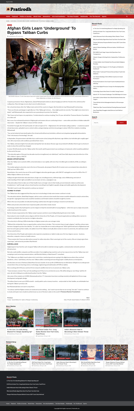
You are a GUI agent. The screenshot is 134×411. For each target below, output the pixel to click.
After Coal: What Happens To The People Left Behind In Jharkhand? (108, 67)
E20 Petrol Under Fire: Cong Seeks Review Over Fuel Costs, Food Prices (47, 332)
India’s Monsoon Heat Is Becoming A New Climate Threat (108, 36)
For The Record (95, 16)
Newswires (46, 16)
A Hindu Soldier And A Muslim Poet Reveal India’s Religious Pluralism (109, 63)
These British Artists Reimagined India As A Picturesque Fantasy (108, 103)
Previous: (22, 298)
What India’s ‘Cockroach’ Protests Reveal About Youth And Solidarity (109, 72)
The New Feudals (73, 16)
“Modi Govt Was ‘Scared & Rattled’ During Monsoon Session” (109, 107)
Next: (77, 298)
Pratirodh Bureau (12, 36)
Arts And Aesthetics (58, 16)
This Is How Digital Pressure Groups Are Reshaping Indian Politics (108, 87)
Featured (15, 16)
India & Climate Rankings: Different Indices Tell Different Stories (108, 48)
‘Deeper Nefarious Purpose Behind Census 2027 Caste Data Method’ (109, 43)
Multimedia (84, 16)
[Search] (127, 16)
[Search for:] (105, 122)
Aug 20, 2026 (92, 365)
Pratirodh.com (75, 408)
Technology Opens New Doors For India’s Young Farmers (108, 91)
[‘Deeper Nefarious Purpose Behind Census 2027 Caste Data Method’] (116, 352)
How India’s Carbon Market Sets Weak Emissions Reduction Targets (109, 98)
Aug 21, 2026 (19, 333)
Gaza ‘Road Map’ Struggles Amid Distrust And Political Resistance (107, 111)
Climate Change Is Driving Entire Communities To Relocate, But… (109, 58)
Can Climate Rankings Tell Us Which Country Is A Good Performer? (108, 77)
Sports (104, 16)
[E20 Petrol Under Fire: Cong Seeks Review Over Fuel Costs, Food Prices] (48, 318)
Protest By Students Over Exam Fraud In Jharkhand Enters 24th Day (109, 82)
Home (8, 16)
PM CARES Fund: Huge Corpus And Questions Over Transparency (107, 53)
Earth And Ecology (40, 325)
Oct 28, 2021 (20, 36)
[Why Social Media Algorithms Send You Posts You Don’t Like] (91, 352)
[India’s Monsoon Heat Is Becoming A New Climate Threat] (77, 318)
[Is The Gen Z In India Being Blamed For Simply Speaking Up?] (20, 318)
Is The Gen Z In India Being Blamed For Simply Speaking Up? (109, 28)
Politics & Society (25, 16)
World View (37, 16)
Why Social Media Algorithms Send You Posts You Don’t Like (109, 39)
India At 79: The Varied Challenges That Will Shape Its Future (109, 94)
